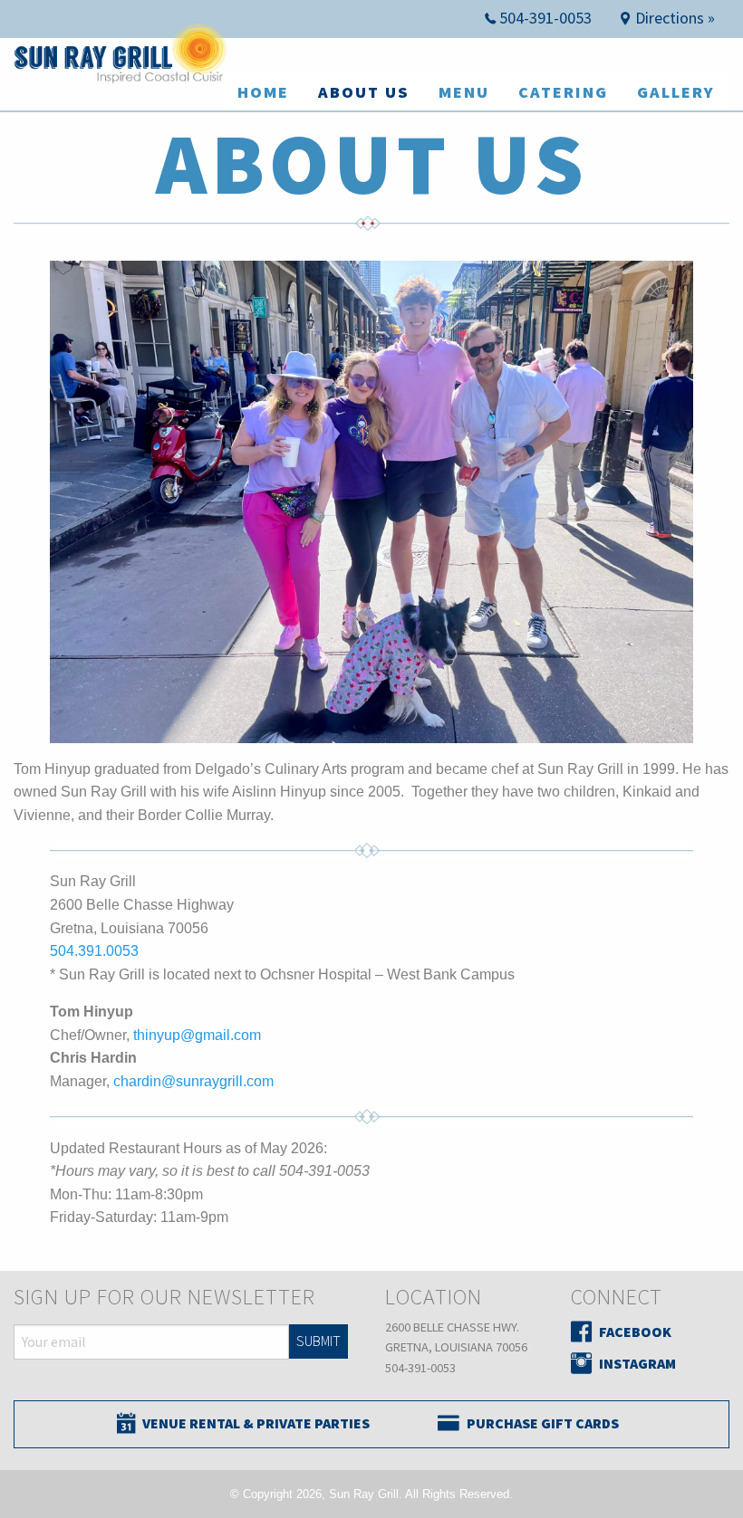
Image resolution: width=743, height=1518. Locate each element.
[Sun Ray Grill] (124, 63)
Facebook (635, 1331)
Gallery (676, 91)
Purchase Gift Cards (543, 1423)
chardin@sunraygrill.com (193, 1081)
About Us (364, 91)
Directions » (675, 17)
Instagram (637, 1363)
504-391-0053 (545, 17)
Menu (464, 91)
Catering (563, 91)
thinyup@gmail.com (197, 1035)
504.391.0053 (94, 951)
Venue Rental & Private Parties (256, 1423)
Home (263, 91)
